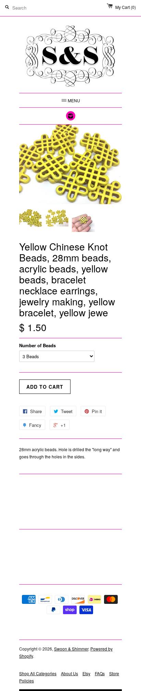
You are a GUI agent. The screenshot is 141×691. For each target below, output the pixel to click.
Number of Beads (37, 345)
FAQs (100, 673)
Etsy (86, 673)
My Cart (125, 7)
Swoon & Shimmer (71, 649)
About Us (69, 673)
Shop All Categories (37, 673)
